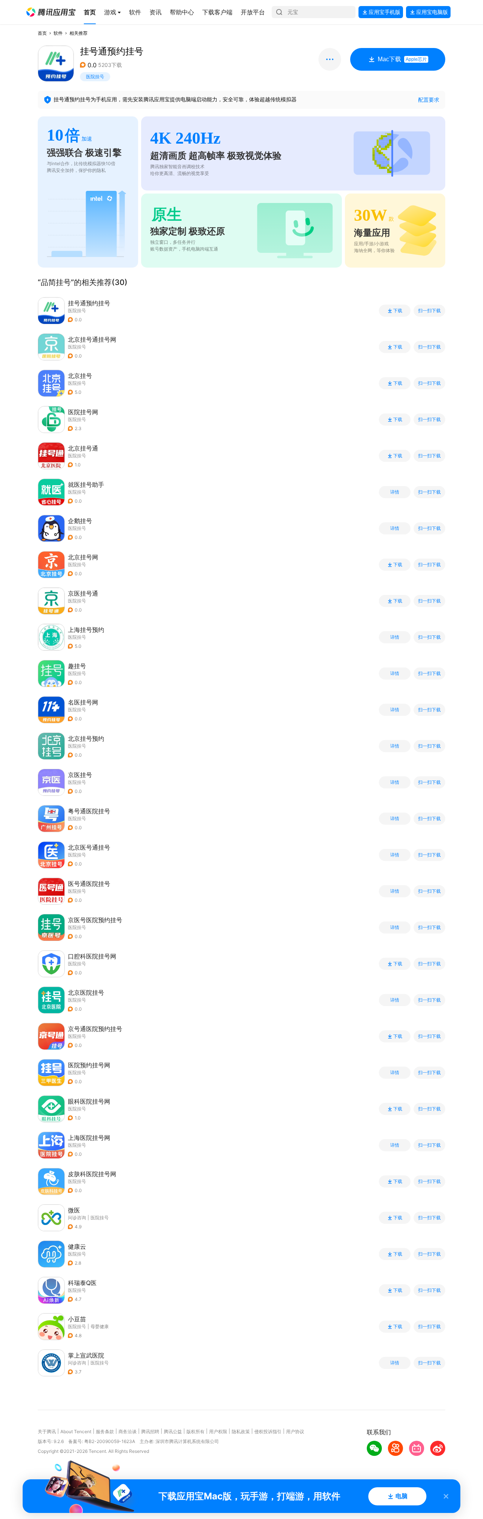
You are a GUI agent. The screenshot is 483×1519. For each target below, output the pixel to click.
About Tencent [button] (75, 1431)
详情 (394, 492)
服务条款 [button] (105, 1431)
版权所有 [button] (195, 1431)
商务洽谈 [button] (127, 1431)
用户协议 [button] (295, 1431)
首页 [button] (42, 33)
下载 (397, 310)
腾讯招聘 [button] (150, 1431)
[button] (50, 12)
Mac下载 (402, 59)
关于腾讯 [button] (47, 1431)
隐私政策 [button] (241, 1431)
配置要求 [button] (428, 99)
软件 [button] (58, 33)
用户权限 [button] (218, 1431)
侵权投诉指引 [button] (267, 1431)
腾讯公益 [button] (173, 1431)
